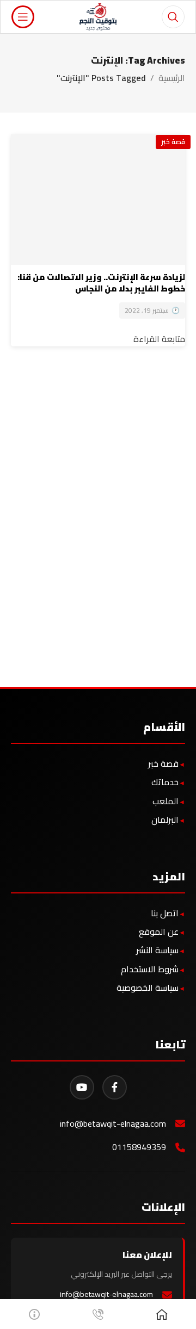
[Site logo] (98, 16)
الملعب (165, 801)
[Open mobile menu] (23, 17)
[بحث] (173, 17)
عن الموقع (159, 931)
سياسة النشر (157, 950)
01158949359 (139, 1147)
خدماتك (165, 782)
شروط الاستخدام (150, 969)
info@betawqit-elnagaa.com (113, 1124)
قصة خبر (173, 141)
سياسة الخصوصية (148, 987)
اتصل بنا (165, 913)
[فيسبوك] (114, 1087)
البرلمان (165, 819)
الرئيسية (171, 78)
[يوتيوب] (82, 1087)
